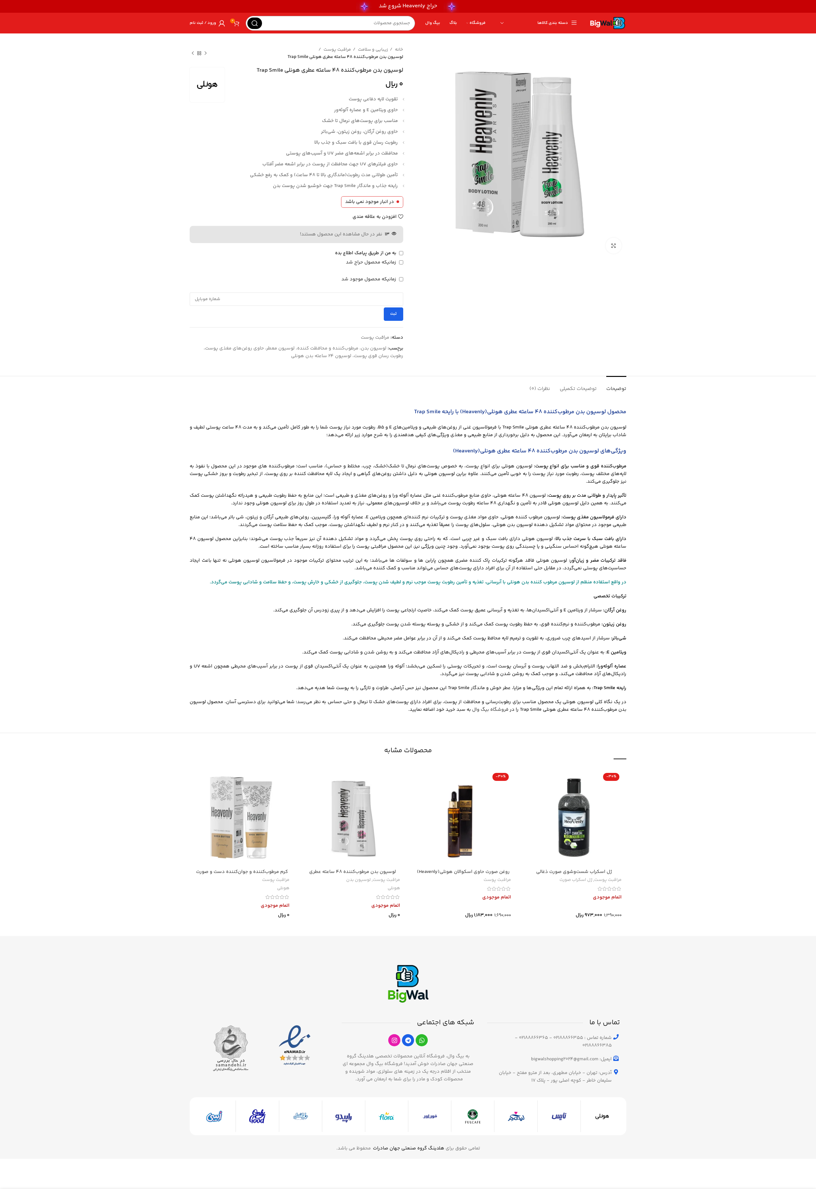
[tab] (616, 385)
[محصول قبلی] (205, 53)
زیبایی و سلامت (372, 49)
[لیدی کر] (515, 1116)
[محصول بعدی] (193, 53)
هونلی (394, 888)
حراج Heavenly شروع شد (408, 6)
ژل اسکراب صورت (575, 880)
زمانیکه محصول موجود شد (369, 279)
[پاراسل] (300, 1116)
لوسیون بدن (358, 880)
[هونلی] (602, 1116)
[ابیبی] (214, 1116)
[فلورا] (386, 1116)
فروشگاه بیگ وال (490, 709)
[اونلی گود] (257, 1116)
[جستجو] (254, 23)
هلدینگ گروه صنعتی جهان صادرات (408, 1148)
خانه (398, 49)
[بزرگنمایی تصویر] (614, 246)
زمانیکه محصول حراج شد (371, 262)
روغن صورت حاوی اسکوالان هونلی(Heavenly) (463, 872)
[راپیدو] (343, 1116)
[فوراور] (429, 1116)
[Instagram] (394, 1040)
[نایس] (559, 1116)
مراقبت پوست (337, 49)
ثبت (393, 314)
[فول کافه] (472, 1116)
